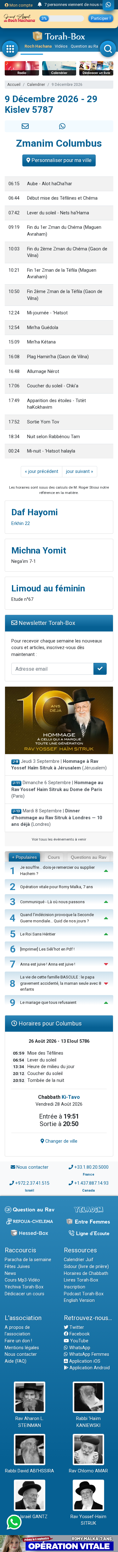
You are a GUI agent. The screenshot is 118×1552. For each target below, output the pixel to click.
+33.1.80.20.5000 (91, 1167)
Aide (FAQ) (15, 1361)
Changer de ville (60, 1141)
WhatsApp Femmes (88, 1354)
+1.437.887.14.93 (91, 1183)
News (10, 1273)
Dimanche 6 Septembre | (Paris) (57, 789)
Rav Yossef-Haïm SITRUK (88, 1520)
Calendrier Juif (78, 1259)
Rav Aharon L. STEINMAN (29, 1422)
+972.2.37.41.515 (32, 1183)
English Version (79, 1300)
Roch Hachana (38, 46)
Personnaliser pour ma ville (61, 160)
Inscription (74, 1287)
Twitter (76, 1327)
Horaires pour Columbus (49, 1023)
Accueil (13, 84)
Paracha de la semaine (28, 1259)
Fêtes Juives (17, 1266)
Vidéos (61, 46)
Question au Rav (85, 46)
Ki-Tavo (71, 1097)
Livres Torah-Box (81, 1280)
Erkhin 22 (20, 523)
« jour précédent (41, 471)
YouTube (78, 1341)
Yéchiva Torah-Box (24, 1287)
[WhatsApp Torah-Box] (108, 5)
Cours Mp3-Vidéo (22, 1280)
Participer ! (101, 18)
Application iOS (84, 1361)
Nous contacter (32, 1167)
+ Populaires (24, 857)
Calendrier (36, 84)
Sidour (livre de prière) (86, 1266)
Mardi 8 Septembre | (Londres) (56, 817)
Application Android (89, 1368)
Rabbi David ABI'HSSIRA (29, 1471)
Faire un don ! (18, 1341)
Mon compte (20, 5)
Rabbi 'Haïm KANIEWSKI (88, 1422)
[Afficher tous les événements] (40, 4)
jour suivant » (79, 471)
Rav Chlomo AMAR (88, 1471)
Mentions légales (22, 1347)
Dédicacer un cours (24, 1294)
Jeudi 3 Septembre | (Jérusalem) (59, 765)
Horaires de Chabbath (86, 1273)
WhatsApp (79, 1347)
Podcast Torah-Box (84, 1294)
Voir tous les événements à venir (59, 839)
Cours (54, 857)
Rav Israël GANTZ (29, 1516)
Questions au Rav (88, 857)
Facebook (79, 1334)
